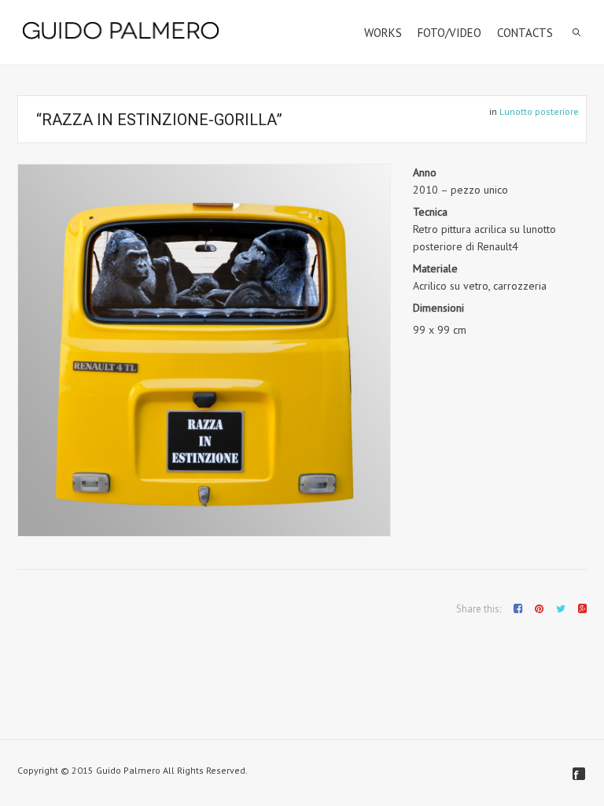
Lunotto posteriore (539, 111)
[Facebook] (579, 774)
